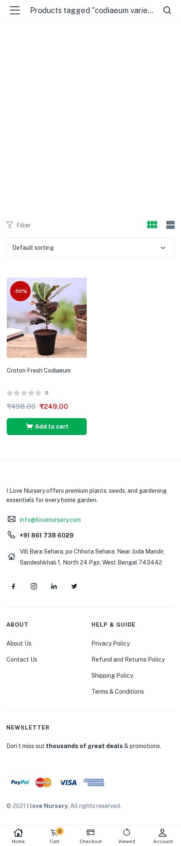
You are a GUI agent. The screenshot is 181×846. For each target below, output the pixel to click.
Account (163, 841)
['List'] (169, 225)
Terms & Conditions (117, 691)
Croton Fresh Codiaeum (39, 370)
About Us (19, 643)
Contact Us (21, 659)
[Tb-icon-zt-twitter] (74, 586)
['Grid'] (152, 225)
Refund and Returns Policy (128, 659)
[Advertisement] (90, 116)
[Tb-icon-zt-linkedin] (54, 586)
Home (18, 841)
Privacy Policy (110, 643)
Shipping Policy (112, 675)
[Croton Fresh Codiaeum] (47, 317)
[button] (47, 426)
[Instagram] (34, 586)
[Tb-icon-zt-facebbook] (13, 586)
